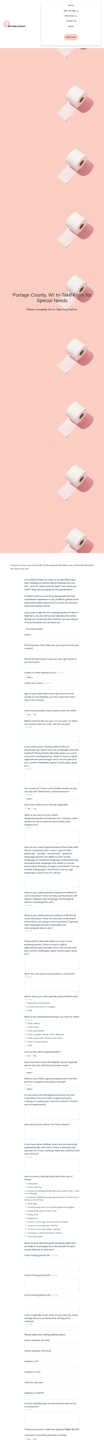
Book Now (71, 37)
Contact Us (71, 20)
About (71, 26)
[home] (22, 24)
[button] (71, 10)
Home (71, 5)
